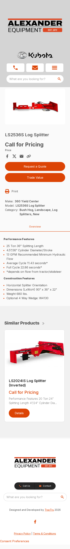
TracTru (49, 509)
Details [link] (19, 413)
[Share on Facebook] (7, 156)
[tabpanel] (35, 107)
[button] (15, 67)
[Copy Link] (29, 156)
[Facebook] (35, 522)
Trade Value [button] (35, 177)
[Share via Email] (21, 156)
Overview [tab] (35, 226)
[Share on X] (14, 156)
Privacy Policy (22, 533)
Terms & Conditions (44, 533)
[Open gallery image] (35, 106)
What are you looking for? (27, 79)
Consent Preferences (14, 541)
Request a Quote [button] (35, 166)
